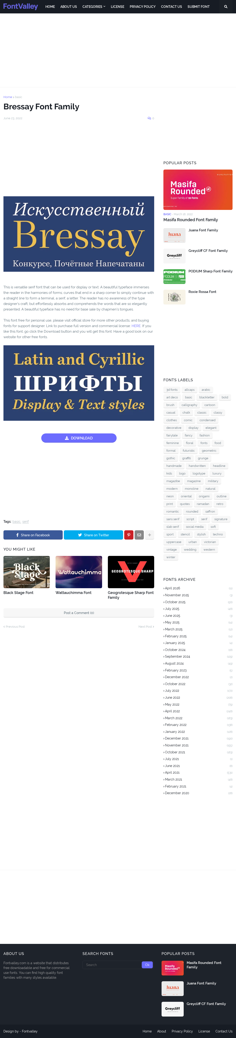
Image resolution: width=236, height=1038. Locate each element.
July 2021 (199, 759)
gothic (170, 458)
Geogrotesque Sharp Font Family (131, 595)
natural (210, 488)
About (161, 1031)
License (204, 1031)
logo (182, 473)
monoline (191, 488)
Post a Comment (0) (79, 613)
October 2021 (199, 752)
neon (170, 496)
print (169, 504)
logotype (199, 473)
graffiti (186, 458)
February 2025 (199, 636)
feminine (172, 443)
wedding (190, 549)
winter (170, 557)
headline (219, 466)
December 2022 (199, 677)
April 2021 (199, 772)
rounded (192, 511)
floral (189, 443)
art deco (172, 397)
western (209, 549)
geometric (209, 450)
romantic (172, 511)
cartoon (209, 405)
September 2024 (199, 656)
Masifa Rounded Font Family (190, 219)
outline (222, 496)
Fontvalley (30, 1031)
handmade (174, 466)
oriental (186, 496)
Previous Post (15, 626)
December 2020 (199, 793)
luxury (216, 473)
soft (213, 526)
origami (204, 496)
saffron (210, 511)
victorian (210, 542)
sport (170, 534)
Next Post (145, 626)
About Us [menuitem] (68, 7)
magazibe (173, 481)
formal (171, 450)
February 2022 (199, 725)
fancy (188, 435)
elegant (211, 428)
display (193, 428)
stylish (201, 534)
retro (219, 504)
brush (170, 405)
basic (18, 96)
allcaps (190, 389)
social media (195, 526)
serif (25, 521)
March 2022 (199, 718)
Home (7, 96)
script (190, 519)
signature (220, 519)
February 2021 (199, 786)
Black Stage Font (18, 593)
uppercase (173, 542)
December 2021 (199, 738)
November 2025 (199, 595)
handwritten (197, 466)
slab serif (172, 526)
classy (218, 412)
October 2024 (199, 650)
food (218, 443)
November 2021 (199, 745)
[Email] (139, 535)
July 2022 (199, 690)
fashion (205, 435)
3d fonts (171, 389)
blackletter (207, 397)
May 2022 (199, 704)
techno (218, 534)
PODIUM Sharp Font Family (211, 271)
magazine (194, 481)
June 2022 (199, 697)
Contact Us (224, 1031)
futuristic (189, 450)
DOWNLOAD (82, 438)
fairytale (172, 435)
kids (169, 473)
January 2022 (199, 732)
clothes (171, 420)
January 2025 (199, 643)
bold (225, 397)
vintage (171, 549)
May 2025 (199, 622)
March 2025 (199, 629)
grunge (203, 458)
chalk (186, 412)
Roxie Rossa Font (202, 292)
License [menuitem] (117, 7)
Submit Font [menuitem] (199, 7)
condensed (207, 420)
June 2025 (199, 615)
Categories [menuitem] (92, 7)
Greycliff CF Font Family (208, 251)
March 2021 (199, 779)
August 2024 (199, 663)
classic (201, 412)
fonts (204, 443)
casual (170, 412)
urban (193, 542)
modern (172, 488)
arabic (206, 389)
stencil (185, 534)
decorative (173, 428)
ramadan (203, 504)
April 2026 (199, 588)
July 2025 (199, 609)
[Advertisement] (118, 50)
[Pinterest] (128, 535)
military (213, 481)
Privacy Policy (182, 1031)
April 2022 (199, 711)
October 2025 (199, 602)
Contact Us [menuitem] (171, 7)
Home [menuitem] (50, 7)
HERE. (136, 326)
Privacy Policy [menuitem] (143, 7)
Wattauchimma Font (73, 593)
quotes (185, 504)
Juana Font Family (203, 230)
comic (188, 420)
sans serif (172, 519)
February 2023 (199, 670)
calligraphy (189, 405)
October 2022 (199, 684)
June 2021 (199, 766)
